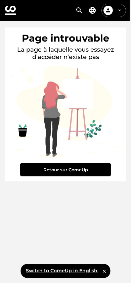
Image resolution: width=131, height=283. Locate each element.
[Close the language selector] (104, 271)
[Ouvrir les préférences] (92, 10)
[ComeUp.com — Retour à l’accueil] (10, 10)
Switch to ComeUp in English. (62, 271)
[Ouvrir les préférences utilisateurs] (119, 10)
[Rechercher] (79, 10)
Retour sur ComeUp (65, 169)
